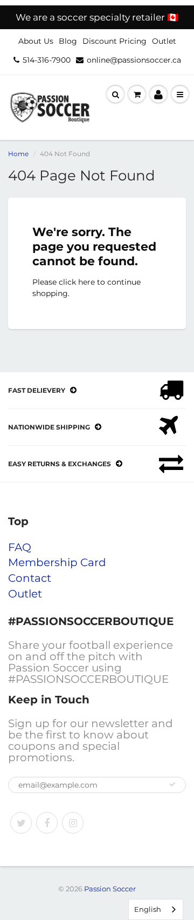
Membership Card (57, 562)
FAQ (19, 547)
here (86, 282)
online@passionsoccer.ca (134, 60)
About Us (35, 41)
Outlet (164, 41)
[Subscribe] (172, 784)
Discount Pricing (114, 41)
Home (18, 154)
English (147, 909)
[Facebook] (47, 823)
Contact (29, 578)
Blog (68, 41)
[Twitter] (21, 823)
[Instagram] (73, 823)
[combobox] (155, 909)
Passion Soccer (110, 888)
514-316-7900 (47, 60)
